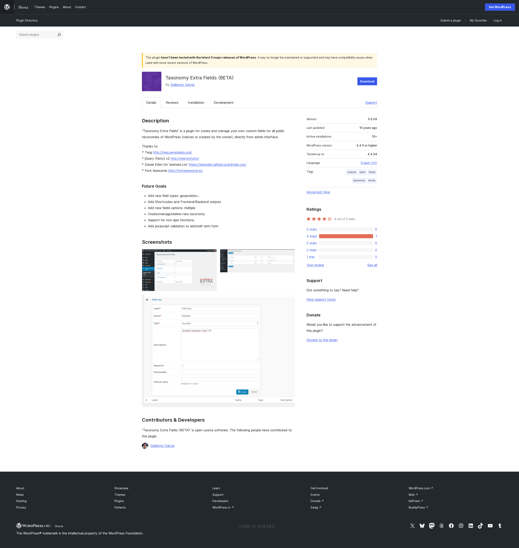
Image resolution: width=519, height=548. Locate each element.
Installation (196, 102)
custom (351, 172)
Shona (59, 526)
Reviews (172, 102)
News (20, 494)
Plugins (119, 501)
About (20, 488)
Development (224, 102)
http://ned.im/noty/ (185, 158)
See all (372, 265)
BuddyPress (418, 507)
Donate (317, 501)
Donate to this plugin (322, 340)
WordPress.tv (223, 507)
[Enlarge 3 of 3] (289, 300)
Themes (119, 494)
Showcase (121, 488)
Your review (315, 265)
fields (372, 172)
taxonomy (359, 180)
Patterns (120, 507)
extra (362, 172)
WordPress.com (421, 488)
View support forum (321, 299)
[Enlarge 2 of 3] (289, 255)
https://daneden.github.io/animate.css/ (217, 164)
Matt (413, 494)
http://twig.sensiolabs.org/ (172, 152)
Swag (316, 507)
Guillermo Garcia (182, 85)
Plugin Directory (27, 20)
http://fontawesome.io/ (185, 171)
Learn (216, 488)
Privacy (21, 507)
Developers (220, 501)
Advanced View (318, 192)
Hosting (21, 501)
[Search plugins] (59, 35)
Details (151, 102)
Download (367, 81)
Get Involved (319, 488)
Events (315, 494)
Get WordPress (500, 7)
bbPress (416, 501)
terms (371, 180)
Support (371, 102)
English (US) (369, 163)
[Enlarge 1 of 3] (211, 255)
